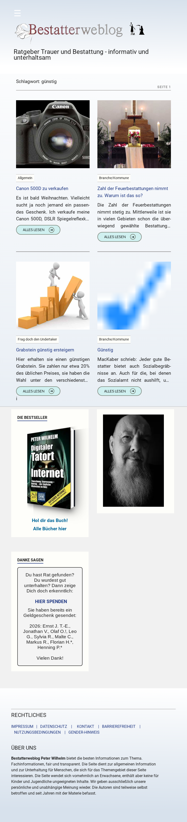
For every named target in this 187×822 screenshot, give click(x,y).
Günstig (105, 350)
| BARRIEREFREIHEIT (115, 726)
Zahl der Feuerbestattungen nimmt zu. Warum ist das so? (132, 192)
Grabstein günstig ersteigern (45, 350)
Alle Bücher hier (49, 528)
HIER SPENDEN (51, 601)
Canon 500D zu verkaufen (42, 188)
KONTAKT (84, 726)
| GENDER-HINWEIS (81, 732)
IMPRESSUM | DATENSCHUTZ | (42, 726)
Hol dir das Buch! (50, 520)
